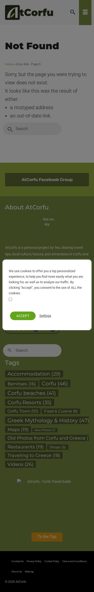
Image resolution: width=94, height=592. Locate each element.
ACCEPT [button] (22, 316)
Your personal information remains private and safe (45, 302)
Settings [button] (45, 316)
